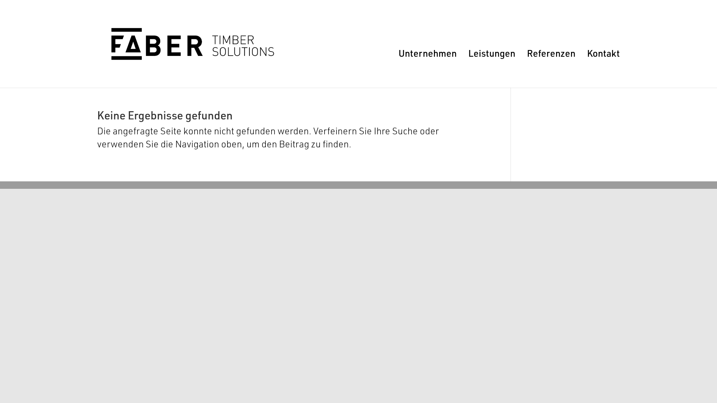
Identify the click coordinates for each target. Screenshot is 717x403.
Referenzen (551, 53)
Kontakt (603, 53)
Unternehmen (427, 53)
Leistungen (491, 53)
